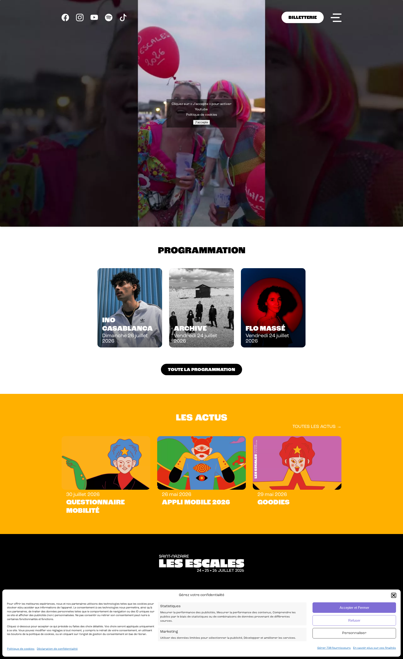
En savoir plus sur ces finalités (374, 648)
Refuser (354, 620)
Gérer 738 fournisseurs (334, 648)
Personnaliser (354, 633)
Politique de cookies (21, 649)
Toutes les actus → (316, 426)
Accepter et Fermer (354, 608)
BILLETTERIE (302, 17)
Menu (336, 17)
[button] (393, 595)
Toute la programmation (201, 370)
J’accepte (201, 122)
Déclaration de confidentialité (57, 649)
